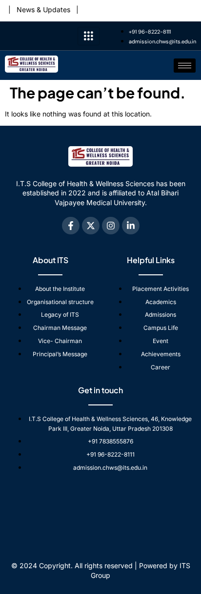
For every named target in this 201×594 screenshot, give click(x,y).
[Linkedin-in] (131, 225)
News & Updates (40, 9)
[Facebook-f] (71, 225)
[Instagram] (111, 225)
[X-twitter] (91, 225)
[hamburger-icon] (89, 36)
